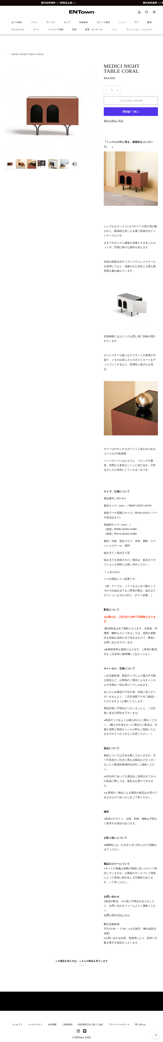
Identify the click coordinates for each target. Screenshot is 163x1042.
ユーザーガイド (35, 1024)
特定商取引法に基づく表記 (90, 1024)
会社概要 (52, 1024)
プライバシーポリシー (119, 1024)
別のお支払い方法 (113, 120)
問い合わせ (140, 1024)
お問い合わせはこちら (117, 915)
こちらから (113, 571)
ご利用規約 (67, 1024)
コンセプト (17, 1024)
